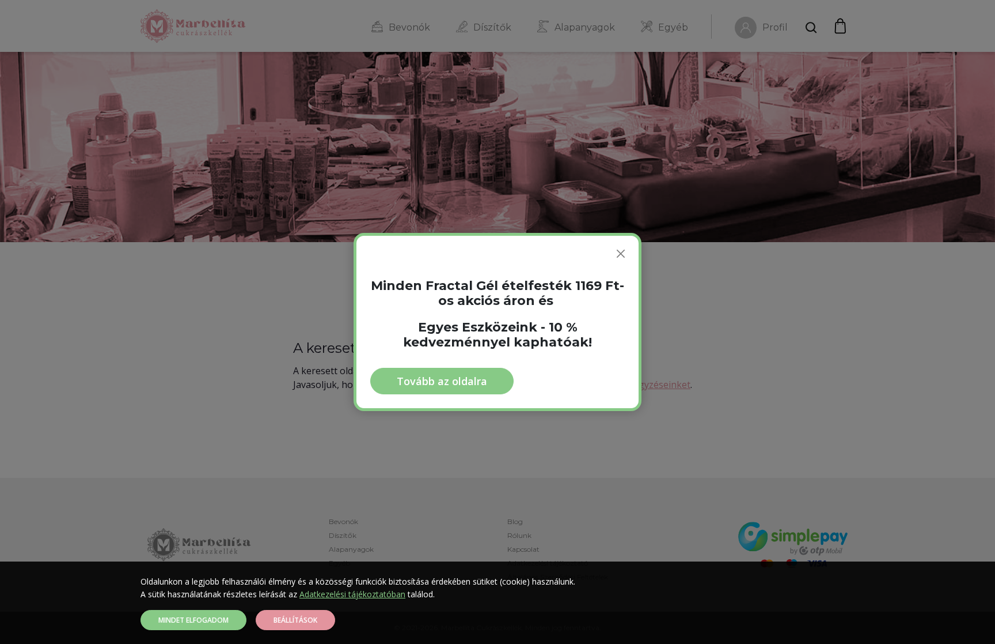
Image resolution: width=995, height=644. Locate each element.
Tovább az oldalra (442, 381)
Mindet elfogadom (193, 620)
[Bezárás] (620, 253)
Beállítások (295, 620)
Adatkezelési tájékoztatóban (352, 594)
